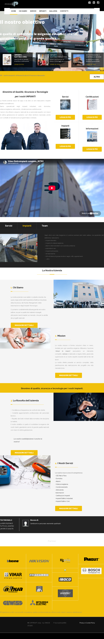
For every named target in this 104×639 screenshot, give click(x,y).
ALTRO (97, 77)
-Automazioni (59, 493)
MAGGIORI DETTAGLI (24, 325)
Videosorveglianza (62, 484)
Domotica (59, 478)
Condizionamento (62, 487)
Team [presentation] (45, 225)
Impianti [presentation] (27, 225)
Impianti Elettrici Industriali (64, 498)
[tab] (8, 225)
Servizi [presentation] (8, 225)
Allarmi (58, 481)
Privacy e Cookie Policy (87, 623)
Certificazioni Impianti (63, 495)
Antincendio (60, 490)
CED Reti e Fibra (61, 476)
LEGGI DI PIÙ (65, 117)
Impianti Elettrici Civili (63, 501)
